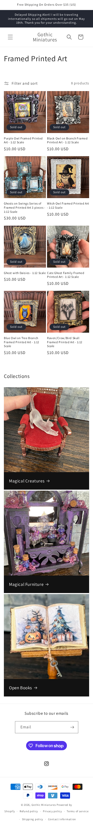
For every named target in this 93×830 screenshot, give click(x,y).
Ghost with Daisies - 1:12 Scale (25, 273)
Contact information (62, 819)
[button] (10, 37)
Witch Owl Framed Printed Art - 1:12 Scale (68, 205)
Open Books (20, 688)
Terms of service (77, 811)
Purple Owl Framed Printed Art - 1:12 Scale (23, 140)
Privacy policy (52, 811)
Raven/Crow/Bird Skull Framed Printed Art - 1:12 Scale (64, 342)
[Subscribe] (72, 727)
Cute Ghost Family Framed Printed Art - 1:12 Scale (65, 275)
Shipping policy (32, 819)
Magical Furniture (26, 584)
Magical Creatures (26, 481)
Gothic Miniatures (44, 805)
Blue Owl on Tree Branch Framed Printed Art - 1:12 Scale (21, 342)
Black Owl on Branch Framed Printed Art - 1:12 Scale (67, 140)
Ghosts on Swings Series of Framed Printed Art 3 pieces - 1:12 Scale (24, 207)
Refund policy (29, 811)
